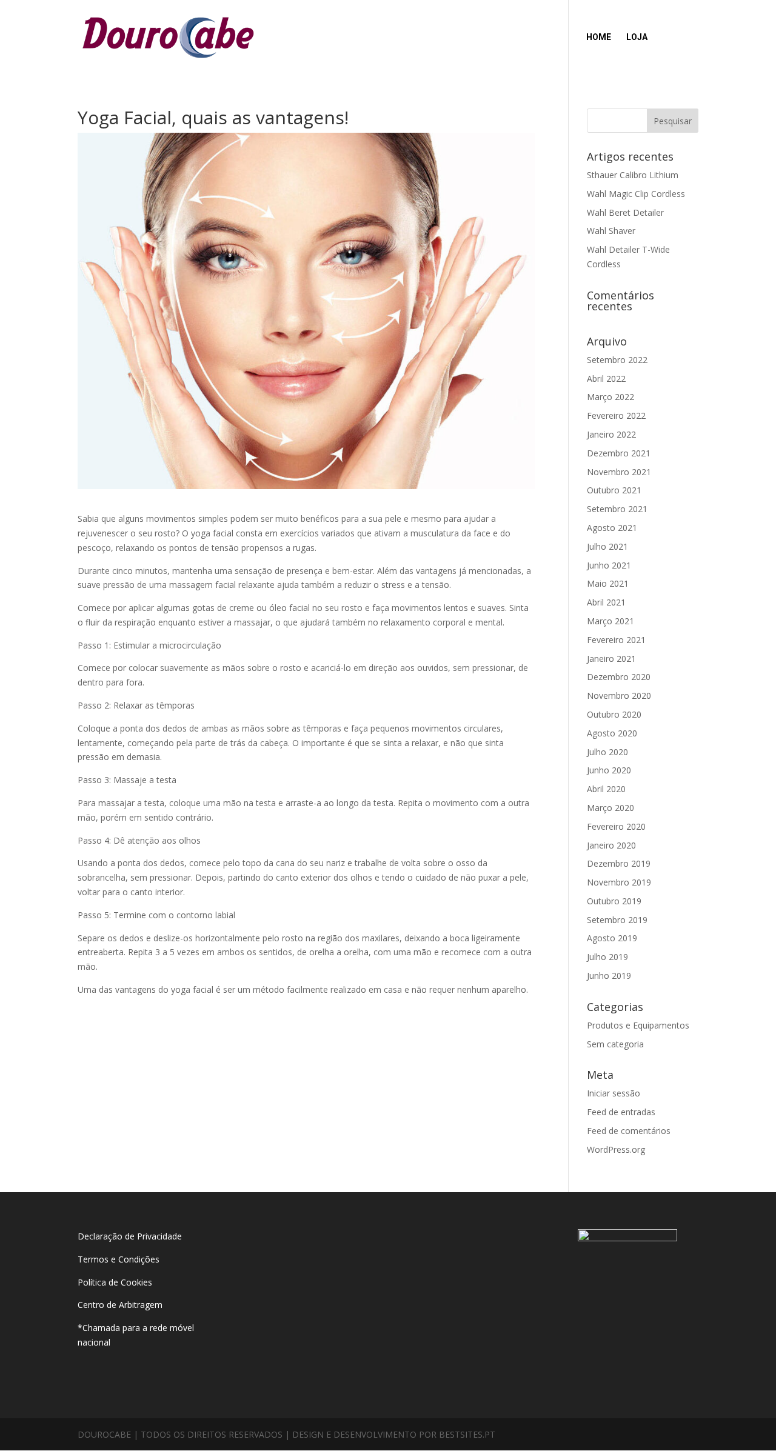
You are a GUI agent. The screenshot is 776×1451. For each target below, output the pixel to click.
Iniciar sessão (613, 1093)
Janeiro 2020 (611, 845)
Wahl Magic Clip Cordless (636, 193)
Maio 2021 (608, 583)
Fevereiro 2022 (616, 415)
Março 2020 (610, 807)
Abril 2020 (606, 789)
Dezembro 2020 (619, 676)
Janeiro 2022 (611, 434)
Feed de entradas (621, 1112)
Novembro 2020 (619, 695)
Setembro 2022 (617, 359)
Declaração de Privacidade (130, 1236)
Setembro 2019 (617, 920)
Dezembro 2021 (619, 453)
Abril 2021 (606, 602)
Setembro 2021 (617, 509)
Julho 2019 (607, 956)
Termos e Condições (120, 1259)
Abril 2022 (606, 378)
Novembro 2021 (619, 472)
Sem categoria (615, 1044)
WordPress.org (616, 1149)
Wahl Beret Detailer (625, 212)
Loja (636, 37)
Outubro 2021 (614, 490)
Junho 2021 (609, 565)
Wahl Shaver (611, 230)
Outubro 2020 (614, 714)
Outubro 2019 (614, 901)
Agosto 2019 (612, 938)
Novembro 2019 (619, 882)
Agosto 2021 (612, 527)
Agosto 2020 (612, 733)
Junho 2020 (609, 770)
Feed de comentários (629, 1130)
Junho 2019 (609, 975)
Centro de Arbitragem (120, 1304)
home (598, 37)
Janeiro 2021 (611, 658)
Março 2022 (610, 396)
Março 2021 (610, 621)
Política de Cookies (115, 1282)
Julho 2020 (607, 752)
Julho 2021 (607, 546)
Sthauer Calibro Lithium (632, 175)
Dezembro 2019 (619, 863)
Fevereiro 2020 (616, 826)
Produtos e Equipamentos (638, 1025)
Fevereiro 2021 (616, 639)
